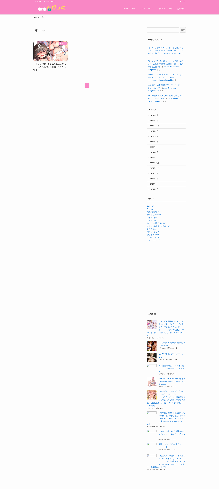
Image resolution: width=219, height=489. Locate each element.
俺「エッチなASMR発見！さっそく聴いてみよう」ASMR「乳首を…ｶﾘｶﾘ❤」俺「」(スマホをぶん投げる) (166, 50)
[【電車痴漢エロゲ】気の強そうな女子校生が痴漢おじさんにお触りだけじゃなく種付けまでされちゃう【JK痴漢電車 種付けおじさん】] (152, 416)
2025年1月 (154, 121)
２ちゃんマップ (153, 240)
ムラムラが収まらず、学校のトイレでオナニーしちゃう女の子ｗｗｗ (172, 434)
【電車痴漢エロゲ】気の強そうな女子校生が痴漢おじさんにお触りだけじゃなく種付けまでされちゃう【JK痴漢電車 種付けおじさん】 (166, 418)
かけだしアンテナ (154, 215)
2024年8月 (154, 136)
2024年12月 (154, 126)
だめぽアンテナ (153, 232)
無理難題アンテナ (154, 212)
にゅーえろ (151, 220)
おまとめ (150, 206)
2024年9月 (154, 131)
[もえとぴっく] (50, 8)
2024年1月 (154, 158)
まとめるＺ (151, 229)
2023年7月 (154, 184)
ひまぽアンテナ (153, 235)
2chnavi (150, 209)
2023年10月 (154, 168)
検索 (183, 30)
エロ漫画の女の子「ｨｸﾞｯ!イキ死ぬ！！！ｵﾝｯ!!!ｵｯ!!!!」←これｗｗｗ (171, 368)
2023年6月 (154, 189)
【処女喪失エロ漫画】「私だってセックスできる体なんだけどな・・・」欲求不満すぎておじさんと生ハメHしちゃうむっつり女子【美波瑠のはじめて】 (166, 461)
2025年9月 (154, 115)
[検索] (184, 1)
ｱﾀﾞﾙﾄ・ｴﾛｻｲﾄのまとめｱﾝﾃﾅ (157, 223)
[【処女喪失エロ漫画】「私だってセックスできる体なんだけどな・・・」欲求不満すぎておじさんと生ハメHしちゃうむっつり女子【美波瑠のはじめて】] (152, 459)
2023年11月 (154, 163)
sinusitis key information (173, 53)
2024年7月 (154, 142)
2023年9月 (154, 173)
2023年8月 (154, 179)
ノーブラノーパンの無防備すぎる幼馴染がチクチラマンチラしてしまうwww (172, 381)
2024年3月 (154, 152)
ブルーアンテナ (153, 237)
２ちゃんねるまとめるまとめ (158, 226)
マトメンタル (152, 218)
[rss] (180, 1)
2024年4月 (154, 147)
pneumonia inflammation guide (160, 80)
